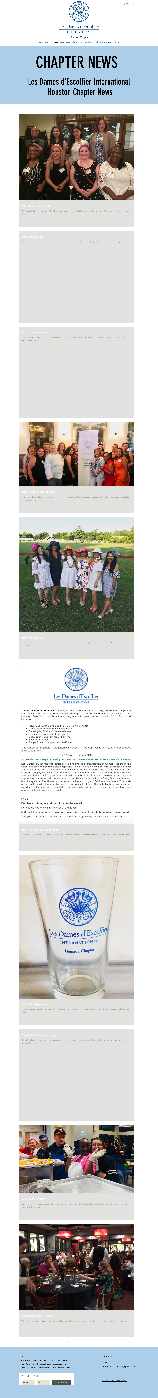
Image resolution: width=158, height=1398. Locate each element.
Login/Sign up (127, 4)
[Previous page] (68, 1341)
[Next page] (84, 1341)
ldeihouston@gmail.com (122, 1366)
